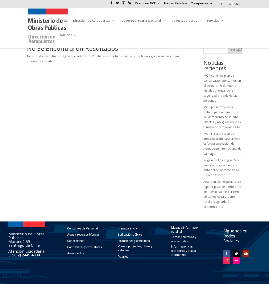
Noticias (66, 35)
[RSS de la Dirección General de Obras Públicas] (129, 4)
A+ (238, 3)
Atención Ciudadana (175, 3)
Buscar (235, 50)
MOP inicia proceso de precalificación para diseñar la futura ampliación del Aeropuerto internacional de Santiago (222, 144)
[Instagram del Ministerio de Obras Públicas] (123, 4)
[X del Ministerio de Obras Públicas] (117, 4)
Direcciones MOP (145, 3)
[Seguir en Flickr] (236, 260)
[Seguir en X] (236, 253)
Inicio (64, 21)
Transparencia (199, 3)
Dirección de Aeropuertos (91, 21)
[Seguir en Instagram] (226, 260)
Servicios (213, 21)
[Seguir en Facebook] (226, 253)
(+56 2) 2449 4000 (24, 254)
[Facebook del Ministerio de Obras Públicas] (111, 4)
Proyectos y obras (184, 21)
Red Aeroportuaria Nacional (140, 21)
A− (222, 4)
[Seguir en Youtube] (246, 253)
